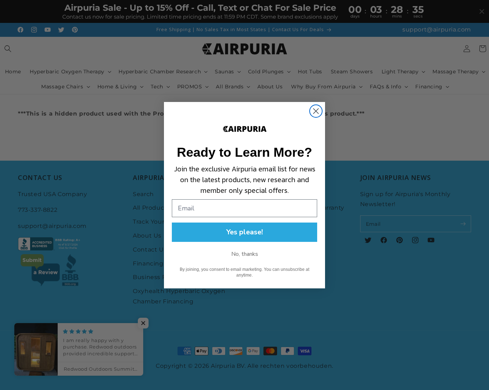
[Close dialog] (316, 111)
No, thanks (244, 254)
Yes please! (244, 232)
